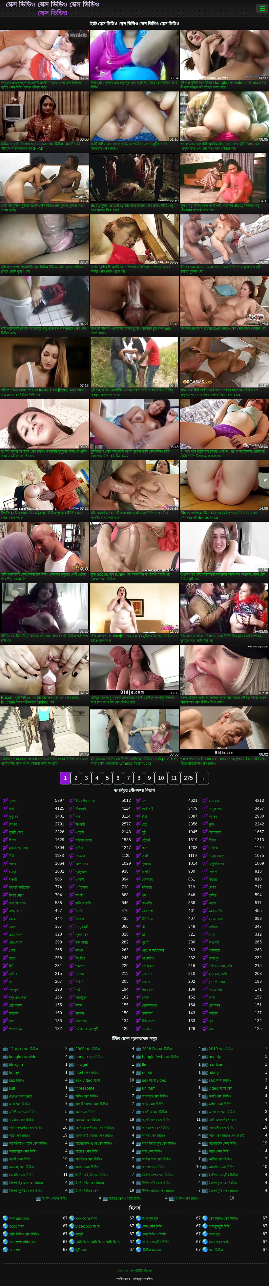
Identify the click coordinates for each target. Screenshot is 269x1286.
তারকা (12, 919)
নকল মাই (81, 1021)
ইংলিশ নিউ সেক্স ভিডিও (156, 1182)
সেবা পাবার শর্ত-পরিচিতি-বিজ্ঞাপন (134, 1271)
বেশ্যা (212, 887)
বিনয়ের (213, 879)
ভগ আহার (81, 942)
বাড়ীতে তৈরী (83, 903)
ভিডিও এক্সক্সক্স (151, 1250)
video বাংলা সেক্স (220, 1088)
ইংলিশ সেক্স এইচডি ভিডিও (125, 1198)
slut (12, 1088)
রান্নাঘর (147, 1029)
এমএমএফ (15, 934)
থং (143, 926)
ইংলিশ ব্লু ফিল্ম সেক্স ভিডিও (25, 1190)
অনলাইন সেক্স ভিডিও (155, 1096)
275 (188, 778)
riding (214, 1072)
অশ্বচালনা (215, 808)
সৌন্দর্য (146, 840)
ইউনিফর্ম (147, 1013)
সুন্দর (211, 824)
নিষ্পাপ (13, 824)
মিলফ (12, 840)
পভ (144, 895)
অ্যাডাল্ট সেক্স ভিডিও (87, 1120)
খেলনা (12, 863)
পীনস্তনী (80, 808)
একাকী (79, 879)
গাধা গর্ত (214, 942)
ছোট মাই (147, 808)
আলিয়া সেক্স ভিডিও (220, 1159)
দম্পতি (79, 895)
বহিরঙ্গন (147, 887)
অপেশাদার (81, 863)
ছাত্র (12, 958)
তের (144, 824)
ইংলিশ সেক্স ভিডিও (187, 1198)
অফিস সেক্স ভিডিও (220, 1104)
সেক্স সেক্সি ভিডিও (152, 1226)
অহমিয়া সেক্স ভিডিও (21, 1120)
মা (143, 934)
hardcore (217, 1064)
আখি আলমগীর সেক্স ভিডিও (25, 1127)
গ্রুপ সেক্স (81, 934)
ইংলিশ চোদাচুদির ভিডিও (223, 1175)
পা (10, 981)
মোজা (145, 997)
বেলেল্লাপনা (149, 1005)
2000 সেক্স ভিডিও (87, 1049)
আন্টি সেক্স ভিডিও (19, 1135)
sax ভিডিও (16, 1080)
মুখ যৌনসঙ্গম (217, 981)
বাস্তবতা (214, 950)
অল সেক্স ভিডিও (85, 1112)
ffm (144, 1064)
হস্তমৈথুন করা (18, 848)
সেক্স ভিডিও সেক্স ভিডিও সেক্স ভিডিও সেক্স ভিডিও (52, 8)
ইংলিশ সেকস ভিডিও (54, 1198)
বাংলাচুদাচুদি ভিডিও (220, 1226)
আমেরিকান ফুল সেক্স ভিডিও (159, 1143)
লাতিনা (13, 974)
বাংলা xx (214, 1234)
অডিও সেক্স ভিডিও (86, 1096)
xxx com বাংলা (86, 1218)
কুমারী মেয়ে (16, 832)
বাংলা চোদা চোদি (219, 1242)
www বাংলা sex (20, 1096)
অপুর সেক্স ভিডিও (152, 1104)
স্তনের (79, 974)
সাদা (77, 816)
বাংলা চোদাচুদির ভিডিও (155, 1242)
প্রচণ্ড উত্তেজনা (153, 950)
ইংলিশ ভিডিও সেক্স (86, 1190)
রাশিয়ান (213, 926)
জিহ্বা (78, 1005)
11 (174, 778)
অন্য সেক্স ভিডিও (19, 1104)
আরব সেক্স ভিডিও (219, 1151)
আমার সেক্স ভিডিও (153, 1135)
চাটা (11, 1021)
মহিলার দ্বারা (83, 840)
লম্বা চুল (214, 958)
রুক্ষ (211, 1029)
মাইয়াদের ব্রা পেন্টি (86, 1029)
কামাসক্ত (215, 832)
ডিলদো (79, 919)
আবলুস (13, 989)
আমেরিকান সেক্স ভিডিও (223, 1143)
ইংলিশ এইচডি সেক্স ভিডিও (91, 1175)
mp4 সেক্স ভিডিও (86, 1072)
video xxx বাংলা (87, 1226)
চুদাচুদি (79, 1234)
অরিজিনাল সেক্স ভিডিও (22, 1112)
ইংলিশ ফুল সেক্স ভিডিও (223, 1182)
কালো (212, 903)
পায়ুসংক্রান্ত (217, 856)
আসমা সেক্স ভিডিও (86, 1167)
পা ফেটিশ (148, 958)
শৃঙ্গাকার (146, 863)
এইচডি (79, 832)
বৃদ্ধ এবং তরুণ (18, 997)
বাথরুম (79, 1013)
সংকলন (80, 856)
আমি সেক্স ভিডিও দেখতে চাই (226, 1135)
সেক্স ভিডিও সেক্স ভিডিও (223, 1218)
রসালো (146, 981)
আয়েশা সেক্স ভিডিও (87, 1151)
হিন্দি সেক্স (81, 1250)
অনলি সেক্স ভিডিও (220, 1096)
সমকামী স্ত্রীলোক (19, 887)
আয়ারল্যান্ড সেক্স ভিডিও (23, 1151)
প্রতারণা (80, 966)
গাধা (11, 808)
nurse (147, 1072)
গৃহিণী (145, 942)
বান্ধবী (13, 879)
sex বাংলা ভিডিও (220, 1080)
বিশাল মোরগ (16, 895)
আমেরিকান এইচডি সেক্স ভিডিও (28, 1143)
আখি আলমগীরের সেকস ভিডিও (94, 1127)
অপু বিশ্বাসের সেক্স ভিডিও (91, 1104)
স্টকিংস (213, 848)
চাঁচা (144, 816)
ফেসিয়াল (147, 879)
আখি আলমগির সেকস (222, 1120)
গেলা (12, 950)
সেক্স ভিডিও (216, 1250)
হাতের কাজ (216, 919)
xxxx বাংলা (16, 1226)
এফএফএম (15, 942)
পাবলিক (213, 1013)
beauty (215, 1057)
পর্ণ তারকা (81, 887)
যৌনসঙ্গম (214, 1005)
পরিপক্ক (147, 989)
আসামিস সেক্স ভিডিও (221, 1167)
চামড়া (12, 871)
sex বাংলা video (154, 1080)
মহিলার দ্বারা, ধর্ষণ (220, 966)
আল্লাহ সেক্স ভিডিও (21, 1167)
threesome (84, 1088)
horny (14, 1072)
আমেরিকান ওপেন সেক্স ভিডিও (93, 1143)
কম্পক (79, 950)
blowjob (16, 1064)
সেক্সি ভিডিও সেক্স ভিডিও (24, 1234)
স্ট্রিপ (212, 840)
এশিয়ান (79, 848)
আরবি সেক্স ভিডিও (20, 1159)
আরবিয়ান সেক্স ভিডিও (88, 1159)
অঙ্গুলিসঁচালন (216, 863)
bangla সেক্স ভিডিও (89, 1057)
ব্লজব (12, 801)
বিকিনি (79, 981)
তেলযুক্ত (148, 966)
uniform (148, 1088)
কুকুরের (13, 816)
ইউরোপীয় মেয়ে (84, 801)
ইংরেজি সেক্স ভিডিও (21, 1175)
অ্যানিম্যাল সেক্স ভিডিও (156, 1120)
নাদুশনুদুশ (81, 997)
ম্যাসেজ (13, 1013)
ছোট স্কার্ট (15, 1005)
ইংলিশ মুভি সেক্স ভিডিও (223, 1190)
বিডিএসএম (148, 1021)
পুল (211, 1021)
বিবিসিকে (147, 919)
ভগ (144, 801)
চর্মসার (213, 895)
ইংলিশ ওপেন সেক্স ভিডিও (157, 1175)
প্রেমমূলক (15, 1029)
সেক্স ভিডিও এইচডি (154, 1234)
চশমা (212, 934)
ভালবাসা (147, 974)
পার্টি (77, 989)
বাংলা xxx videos (22, 1242)
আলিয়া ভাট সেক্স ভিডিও (156, 1159)
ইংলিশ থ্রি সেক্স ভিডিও (89, 1182)
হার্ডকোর (214, 801)
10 (161, 778)
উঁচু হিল (80, 958)
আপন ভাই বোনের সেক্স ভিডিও (94, 1135)
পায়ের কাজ (215, 989)
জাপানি (146, 871)
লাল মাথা (147, 911)
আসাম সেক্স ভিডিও (153, 1167)
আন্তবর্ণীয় (215, 911)
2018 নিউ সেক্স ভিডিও (157, 1049)
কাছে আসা (15, 911)
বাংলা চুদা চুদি (150, 1218)
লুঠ (144, 832)
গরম (145, 848)
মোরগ (12, 926)
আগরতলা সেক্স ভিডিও (155, 1127)
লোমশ (213, 871)
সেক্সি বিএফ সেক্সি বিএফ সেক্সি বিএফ (97, 1242)
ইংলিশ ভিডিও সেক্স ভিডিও (158, 1190)
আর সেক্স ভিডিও (152, 1151)
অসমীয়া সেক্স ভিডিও (154, 1112)
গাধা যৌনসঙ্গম (17, 903)
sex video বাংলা (87, 1080)
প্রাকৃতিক (81, 871)
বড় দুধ (213, 816)
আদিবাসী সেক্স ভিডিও (221, 1127)
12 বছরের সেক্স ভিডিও (23, 1049)
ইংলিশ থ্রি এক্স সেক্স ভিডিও (26, 1182)
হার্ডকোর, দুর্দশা (218, 974)
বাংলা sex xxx (19, 1218)
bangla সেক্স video (24, 1057)
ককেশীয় (147, 903)
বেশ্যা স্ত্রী (81, 926)
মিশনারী (80, 824)
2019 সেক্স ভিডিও (221, 1049)
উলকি (78, 911)
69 (11, 966)
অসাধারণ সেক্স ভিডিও (222, 1112)
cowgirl (81, 1064)
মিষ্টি (11, 856)
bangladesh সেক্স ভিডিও (160, 1057)
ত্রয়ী (145, 856)
